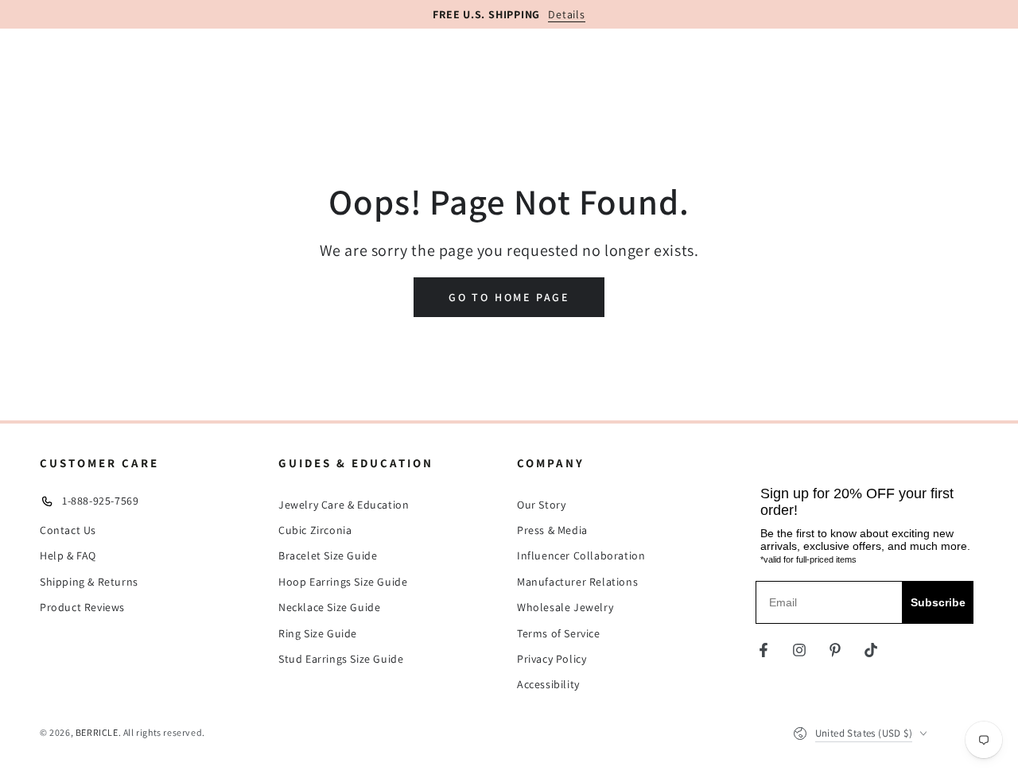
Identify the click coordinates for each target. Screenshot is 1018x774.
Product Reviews (82, 607)
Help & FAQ (68, 555)
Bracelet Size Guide (327, 555)
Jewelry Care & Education (343, 504)
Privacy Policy (551, 659)
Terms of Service (558, 633)
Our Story (541, 504)
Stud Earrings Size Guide (340, 659)
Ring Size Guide (317, 633)
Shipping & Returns (89, 582)
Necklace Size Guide (329, 607)
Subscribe (938, 602)
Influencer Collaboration (581, 555)
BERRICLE (97, 732)
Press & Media (552, 530)
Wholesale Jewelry (565, 607)
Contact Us (68, 530)
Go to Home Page (509, 297)
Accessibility (548, 684)
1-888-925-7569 (100, 500)
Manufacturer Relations (577, 582)
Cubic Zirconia (315, 530)
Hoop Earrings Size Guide (342, 582)
